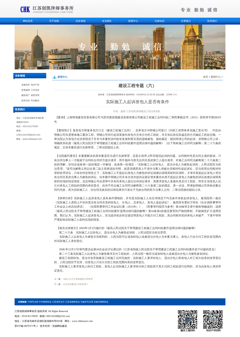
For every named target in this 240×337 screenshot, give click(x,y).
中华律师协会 (45, 302)
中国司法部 (33, 302)
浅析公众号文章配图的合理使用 (78, 279)
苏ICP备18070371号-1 (26, 326)
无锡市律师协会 (101, 302)
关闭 (175, 94)
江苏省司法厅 (58, 302)
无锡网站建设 (59, 326)
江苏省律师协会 (72, 302)
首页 (205, 76)
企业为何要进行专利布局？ (75, 284)
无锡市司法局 (86, 302)
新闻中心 (216, 76)
